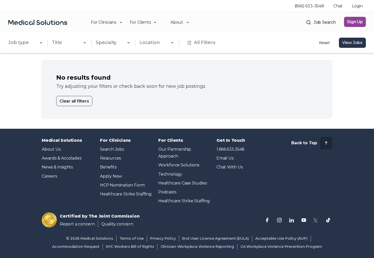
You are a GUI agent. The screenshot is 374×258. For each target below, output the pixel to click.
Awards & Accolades (61, 158)
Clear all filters (74, 101)
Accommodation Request (75, 246)
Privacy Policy (163, 238)
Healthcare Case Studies (182, 183)
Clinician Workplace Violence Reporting (197, 246)
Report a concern (77, 224)
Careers (49, 176)
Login (357, 6)
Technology (170, 174)
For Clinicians (103, 22)
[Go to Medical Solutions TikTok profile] (328, 220)
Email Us (225, 158)
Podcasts (167, 192)
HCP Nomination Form (122, 185)
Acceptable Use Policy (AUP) (281, 238)
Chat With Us (230, 167)
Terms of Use (132, 238)
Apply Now (111, 176)
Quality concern (117, 224)
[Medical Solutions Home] (37, 22)
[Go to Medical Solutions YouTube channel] (304, 220)
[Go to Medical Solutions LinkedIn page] (291, 220)
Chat (338, 6)
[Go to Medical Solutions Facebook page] (267, 220)
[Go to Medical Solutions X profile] (316, 220)
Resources (110, 158)
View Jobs (352, 42)
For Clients (140, 22)
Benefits (108, 167)
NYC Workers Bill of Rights (130, 246)
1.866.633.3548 (230, 149)
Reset (324, 42)
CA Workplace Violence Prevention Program (281, 246)
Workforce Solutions (178, 165)
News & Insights (57, 167)
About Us (51, 149)
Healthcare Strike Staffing (126, 194)
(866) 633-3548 (309, 6)
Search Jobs (112, 149)
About (176, 22)
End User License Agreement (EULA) (215, 238)
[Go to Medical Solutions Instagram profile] (279, 220)
